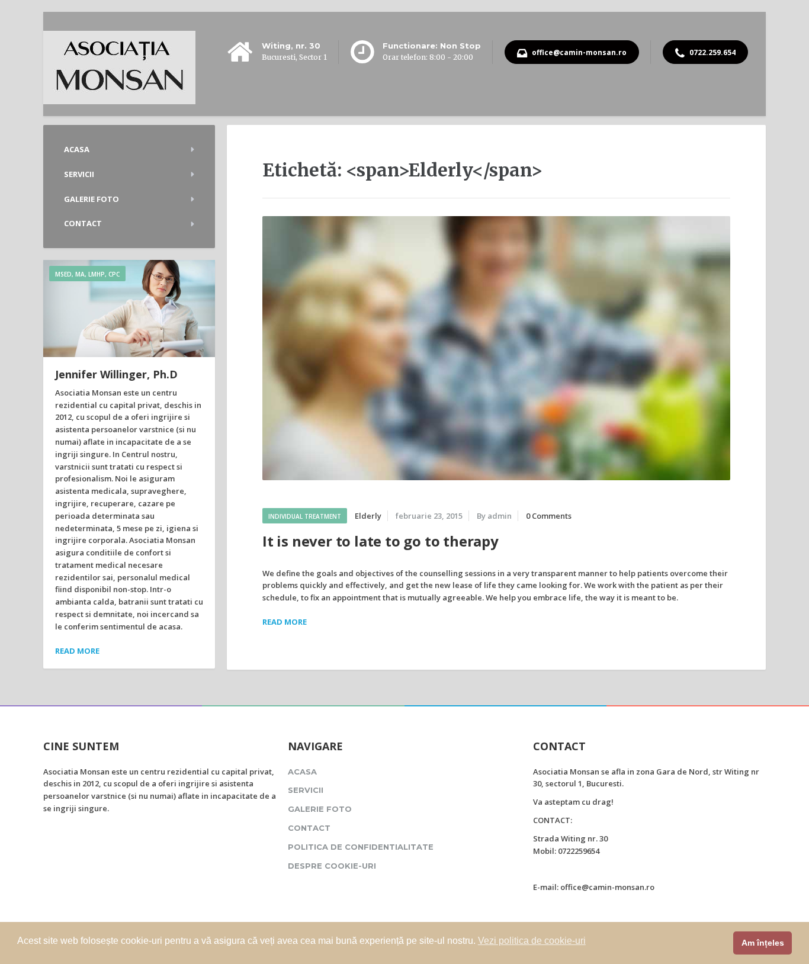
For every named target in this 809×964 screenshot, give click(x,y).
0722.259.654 (712, 52)
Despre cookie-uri (332, 865)
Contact (83, 223)
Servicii (79, 174)
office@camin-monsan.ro (578, 52)
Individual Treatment (304, 516)
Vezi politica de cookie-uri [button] (532, 941)
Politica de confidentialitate (361, 846)
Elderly (368, 515)
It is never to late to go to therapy (380, 541)
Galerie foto (91, 199)
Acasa (76, 149)
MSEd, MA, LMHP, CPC (87, 274)
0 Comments (549, 515)
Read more (77, 650)
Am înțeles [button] (762, 942)
